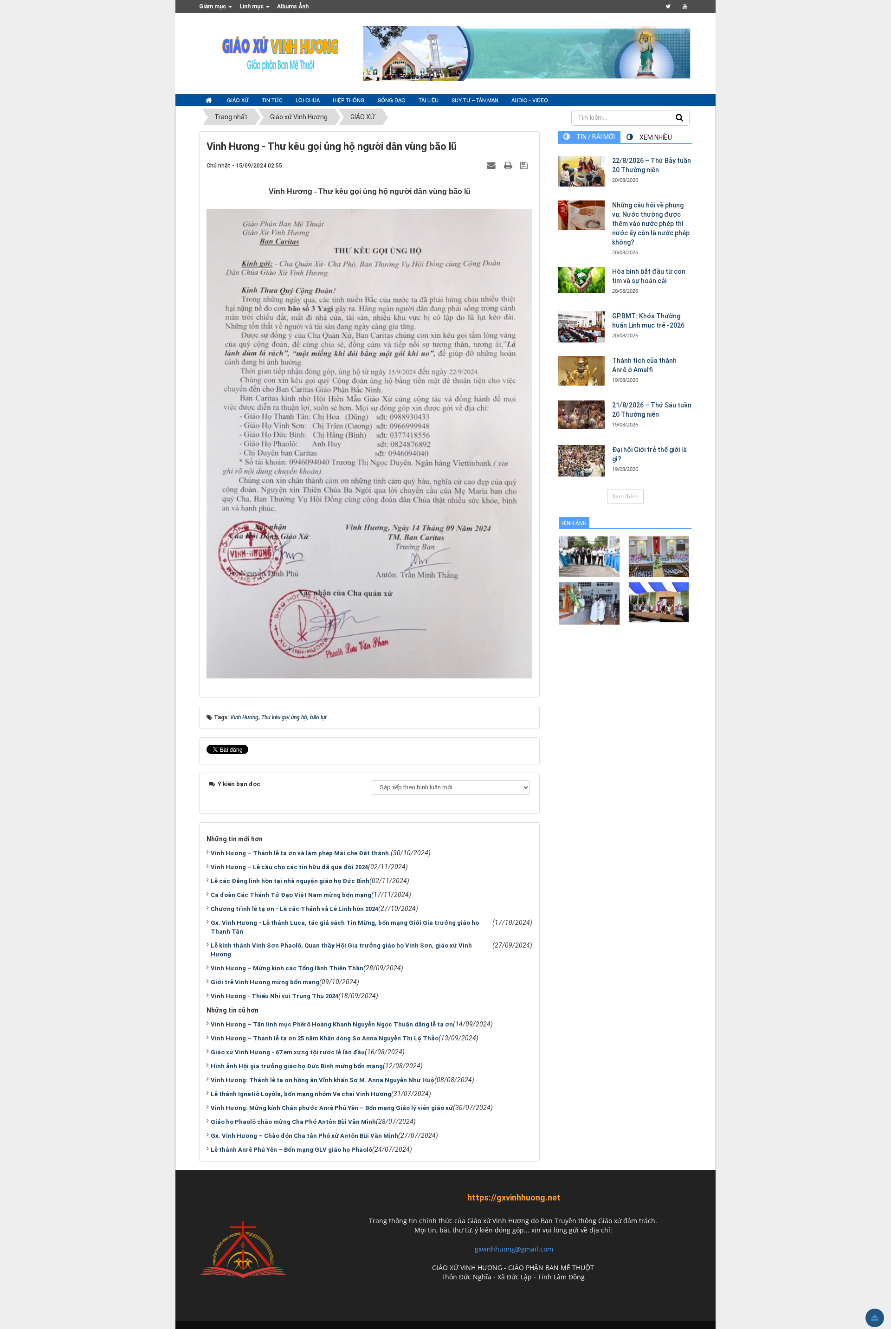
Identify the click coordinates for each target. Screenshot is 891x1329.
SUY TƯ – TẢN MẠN (475, 99)
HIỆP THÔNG (349, 99)
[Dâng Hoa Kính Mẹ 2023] (658, 556)
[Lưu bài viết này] (525, 165)
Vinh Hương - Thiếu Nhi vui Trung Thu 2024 (274, 996)
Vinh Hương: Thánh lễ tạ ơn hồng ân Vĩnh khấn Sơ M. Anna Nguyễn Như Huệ (322, 1080)
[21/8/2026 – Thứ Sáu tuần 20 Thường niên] (581, 414)
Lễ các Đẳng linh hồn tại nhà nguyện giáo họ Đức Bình (290, 880)
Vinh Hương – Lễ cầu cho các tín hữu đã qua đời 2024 (289, 867)
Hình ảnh (574, 523)
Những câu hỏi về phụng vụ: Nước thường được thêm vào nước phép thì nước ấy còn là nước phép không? (651, 223)
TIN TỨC (272, 99)
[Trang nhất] (210, 100)
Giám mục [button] (213, 6)
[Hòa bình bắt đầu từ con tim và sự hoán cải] (581, 280)
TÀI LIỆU (429, 99)
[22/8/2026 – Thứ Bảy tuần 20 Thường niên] (581, 171)
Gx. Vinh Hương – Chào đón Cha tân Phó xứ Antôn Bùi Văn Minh (304, 1135)
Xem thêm (625, 496)
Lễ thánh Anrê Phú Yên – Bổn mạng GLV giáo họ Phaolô (291, 1149)
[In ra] (509, 165)
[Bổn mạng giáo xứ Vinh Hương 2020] (589, 603)
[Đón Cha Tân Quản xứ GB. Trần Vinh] (589, 556)
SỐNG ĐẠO (392, 99)
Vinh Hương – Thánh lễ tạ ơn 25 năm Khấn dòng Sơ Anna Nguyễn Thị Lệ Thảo (325, 1038)
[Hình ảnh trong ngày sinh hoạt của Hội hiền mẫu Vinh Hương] (658, 601)
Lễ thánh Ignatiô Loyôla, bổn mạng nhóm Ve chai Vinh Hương (301, 1093)
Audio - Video (529, 99)
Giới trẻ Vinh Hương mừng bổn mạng (265, 982)
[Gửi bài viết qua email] (492, 165)
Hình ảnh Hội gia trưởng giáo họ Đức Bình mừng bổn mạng (297, 1066)
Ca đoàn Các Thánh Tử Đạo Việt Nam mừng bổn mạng (291, 894)
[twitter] (668, 6)
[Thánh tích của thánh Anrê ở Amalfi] (581, 371)
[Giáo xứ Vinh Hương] (281, 53)
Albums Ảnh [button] (293, 6)
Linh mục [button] (252, 6)
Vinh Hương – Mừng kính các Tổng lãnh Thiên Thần (287, 968)
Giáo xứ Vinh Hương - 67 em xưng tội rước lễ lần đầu (288, 1052)
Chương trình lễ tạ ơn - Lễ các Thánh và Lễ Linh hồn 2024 (294, 908)
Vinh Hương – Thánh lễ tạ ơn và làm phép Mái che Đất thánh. (301, 853)
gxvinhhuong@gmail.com (514, 1249)
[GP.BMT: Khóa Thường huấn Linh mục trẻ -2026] (581, 326)
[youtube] (684, 6)
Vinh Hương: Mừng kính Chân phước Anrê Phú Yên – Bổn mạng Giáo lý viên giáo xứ (332, 1107)
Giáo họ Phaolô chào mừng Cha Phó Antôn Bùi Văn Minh (293, 1121)
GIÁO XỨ (238, 99)
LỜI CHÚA (308, 99)
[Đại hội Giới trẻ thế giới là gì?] (581, 461)
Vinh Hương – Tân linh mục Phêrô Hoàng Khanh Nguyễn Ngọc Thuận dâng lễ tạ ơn (332, 1024)
